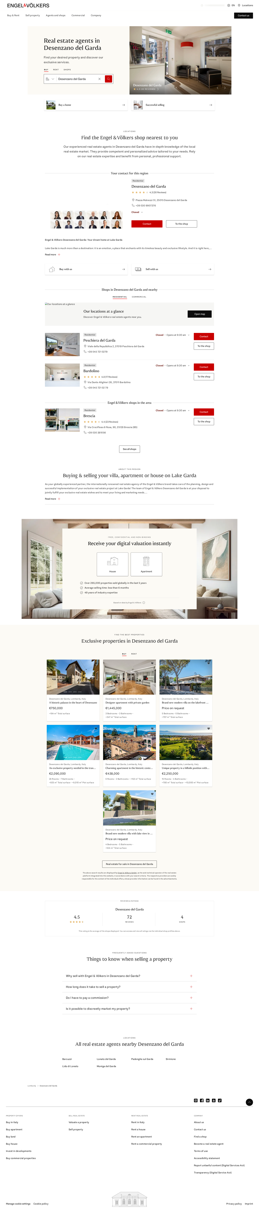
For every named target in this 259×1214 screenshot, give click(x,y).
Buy (46, 69)
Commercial (78, 15)
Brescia (89, 416)
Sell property (32, 15)
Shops (67, 69)
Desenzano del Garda (148, 186)
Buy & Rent (13, 15)
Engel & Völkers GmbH (127, 873)
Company (96, 15)
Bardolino (91, 371)
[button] (86, 269)
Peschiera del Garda (99, 340)
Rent (56, 69)
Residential (120, 297)
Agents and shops (55, 15)
